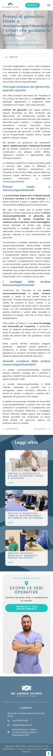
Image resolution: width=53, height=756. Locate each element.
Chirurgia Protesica (25, 45)
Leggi (10, 482)
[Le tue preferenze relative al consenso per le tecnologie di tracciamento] (48, 753)
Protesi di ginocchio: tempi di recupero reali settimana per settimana (25, 515)
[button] (48, 5)
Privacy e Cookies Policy (28, 749)
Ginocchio (39, 45)
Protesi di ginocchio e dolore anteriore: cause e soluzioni (25, 476)
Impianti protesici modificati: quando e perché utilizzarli (23, 555)
